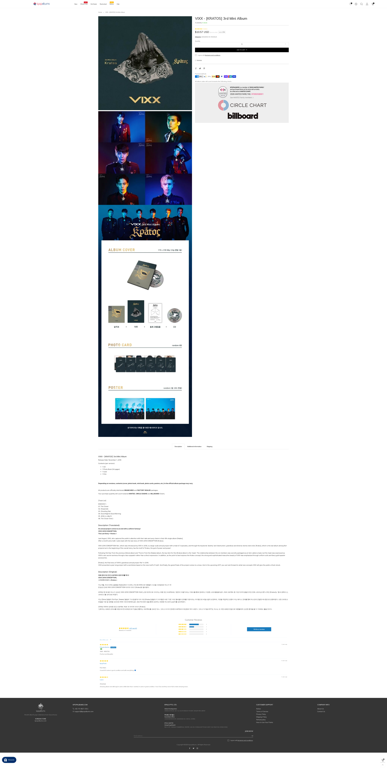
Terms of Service (262, 711)
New (75, 4)
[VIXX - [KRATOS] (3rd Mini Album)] (145, 63)
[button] (198, 29)
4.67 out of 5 (133, 628)
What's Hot (84, 4)
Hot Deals (94, 4)
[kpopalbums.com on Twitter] (193, 748)
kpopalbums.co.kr (40, 721)
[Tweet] (200, 68)
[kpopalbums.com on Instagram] (197, 748)
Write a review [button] (259, 629)
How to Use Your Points (264, 722)
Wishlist (199, 60)
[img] (104, 644)
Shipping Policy (261, 717)
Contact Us (321, 711)
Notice (112, 4)
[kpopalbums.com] (41, 4)
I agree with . (209, 55)
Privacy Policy (261, 714)
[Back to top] (382, 765)
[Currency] (356, 4)
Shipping (198, 37)
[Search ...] (361, 4)
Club (118, 4)
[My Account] (367, 4)
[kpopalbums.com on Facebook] (189, 748)
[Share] (196, 68)
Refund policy (261, 720)
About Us (320, 709)
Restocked (103, 4)
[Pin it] (204, 68)
